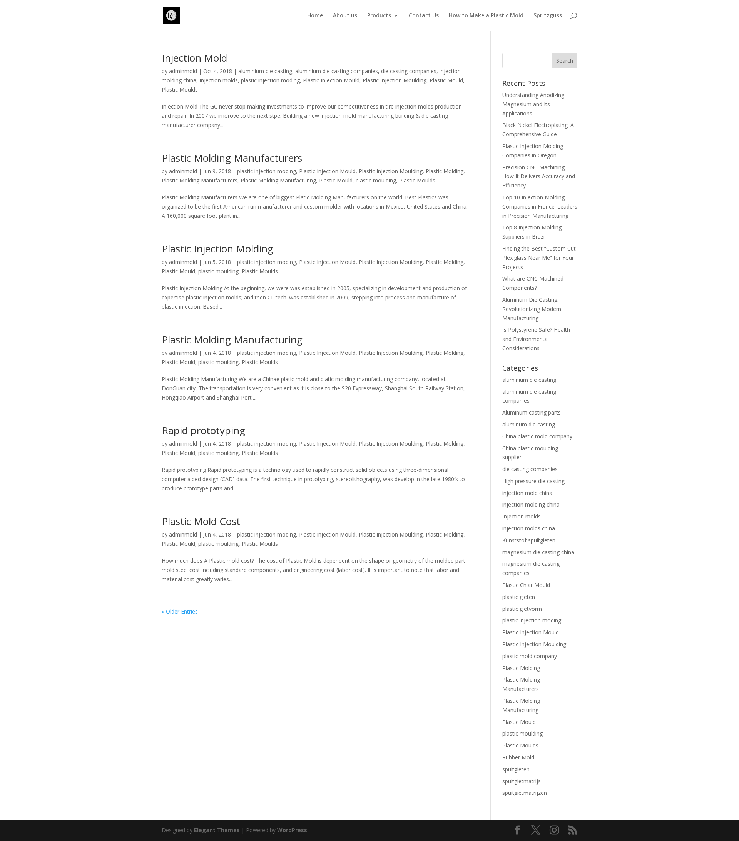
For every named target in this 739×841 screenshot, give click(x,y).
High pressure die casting (533, 481)
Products (379, 16)
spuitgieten (516, 769)
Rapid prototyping (203, 430)
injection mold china (527, 493)
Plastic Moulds (180, 89)
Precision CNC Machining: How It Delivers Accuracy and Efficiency (538, 176)
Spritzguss (547, 16)
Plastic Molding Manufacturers (232, 158)
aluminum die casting (528, 424)
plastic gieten (518, 596)
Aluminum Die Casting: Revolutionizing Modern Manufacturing (531, 309)
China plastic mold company (537, 436)
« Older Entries (180, 611)
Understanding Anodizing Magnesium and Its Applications (533, 104)
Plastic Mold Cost (201, 521)
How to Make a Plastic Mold (486, 16)
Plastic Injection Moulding (394, 80)
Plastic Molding (444, 171)
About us (345, 16)
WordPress (292, 830)
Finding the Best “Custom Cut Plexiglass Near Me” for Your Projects (539, 258)
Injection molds (218, 80)
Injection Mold (194, 58)
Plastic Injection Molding (217, 249)
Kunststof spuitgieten (528, 540)
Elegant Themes (217, 830)
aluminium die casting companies (336, 71)
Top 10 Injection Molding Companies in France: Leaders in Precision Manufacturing (539, 206)
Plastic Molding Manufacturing (278, 180)
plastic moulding (376, 180)
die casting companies (408, 71)
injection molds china (528, 528)
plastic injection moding (270, 80)
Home (315, 16)
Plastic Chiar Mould (526, 585)
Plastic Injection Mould (331, 80)
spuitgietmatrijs (521, 781)
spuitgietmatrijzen (524, 792)
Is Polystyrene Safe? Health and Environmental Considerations (536, 339)
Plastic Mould (446, 80)
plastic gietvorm (522, 608)
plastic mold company (529, 656)
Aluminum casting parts (531, 412)
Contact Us (424, 16)
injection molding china (531, 504)
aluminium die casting (265, 71)
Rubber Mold (518, 757)
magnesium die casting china (538, 552)
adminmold (183, 71)
